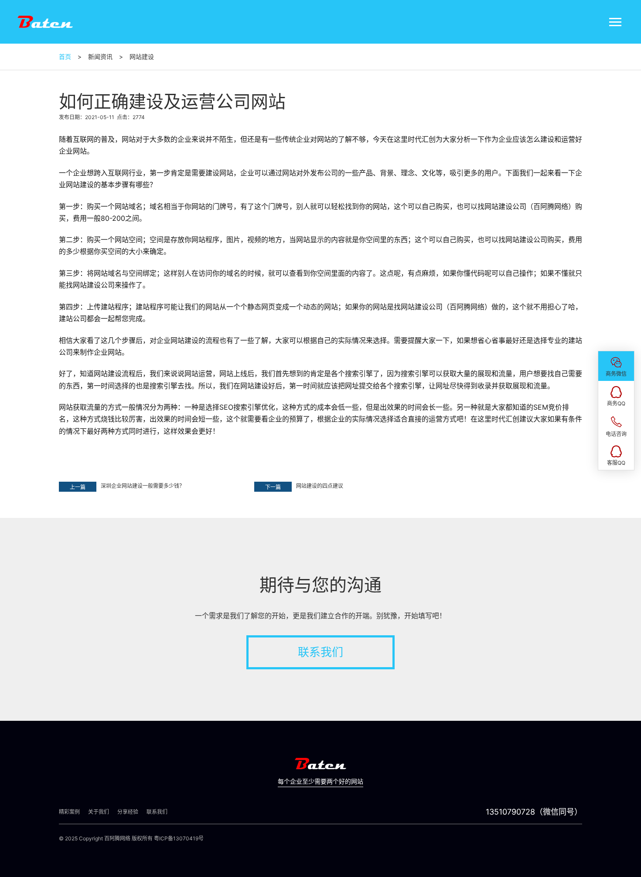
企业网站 (73, 151)
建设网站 (219, 172)
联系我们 (320, 652)
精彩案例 (69, 811)
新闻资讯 (100, 56)
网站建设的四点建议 (319, 486)
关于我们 (98, 811)
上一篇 (77, 487)
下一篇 (273, 487)
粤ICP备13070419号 (179, 838)
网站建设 (80, 184)
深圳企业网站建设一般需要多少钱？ (142, 486)
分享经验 (127, 811)
